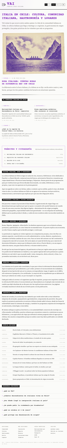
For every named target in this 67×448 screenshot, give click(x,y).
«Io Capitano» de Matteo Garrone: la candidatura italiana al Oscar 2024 (35, 350)
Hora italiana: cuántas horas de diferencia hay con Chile (19, 82)
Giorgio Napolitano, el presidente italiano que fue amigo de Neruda (34, 375)
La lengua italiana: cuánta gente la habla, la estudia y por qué (32, 367)
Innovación (21, 429)
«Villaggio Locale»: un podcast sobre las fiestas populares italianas (33, 371)
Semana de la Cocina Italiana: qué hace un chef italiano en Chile (33, 363)
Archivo (53, 433)
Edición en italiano (57, 431)
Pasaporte (37, 433)
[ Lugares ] (6, 125)
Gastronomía (5, 433)
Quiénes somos (55, 429)
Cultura (4, 431)
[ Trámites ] (6, 105)
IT (49, 4)
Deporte (20, 431)
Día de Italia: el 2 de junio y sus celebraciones (27, 330)
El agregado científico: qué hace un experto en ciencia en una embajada (35, 346)
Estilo (4, 435)
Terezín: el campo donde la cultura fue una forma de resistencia (32, 354)
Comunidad (5, 429)
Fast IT (36, 437)
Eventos (20, 433)
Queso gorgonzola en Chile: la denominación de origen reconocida (33, 379)
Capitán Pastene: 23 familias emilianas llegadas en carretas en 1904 (33, 358)
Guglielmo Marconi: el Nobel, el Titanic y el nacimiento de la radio (33, 334)
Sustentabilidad (23, 435)
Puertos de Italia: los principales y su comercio (27, 342)
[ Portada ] (6, 78)
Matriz (58, 4)
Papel (53, 4)
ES (46, 4)
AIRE (35, 435)
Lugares (4, 437)
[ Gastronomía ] (39, 105)
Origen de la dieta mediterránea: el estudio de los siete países (32, 338)
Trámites (20, 437)
